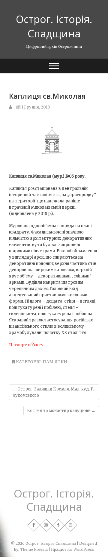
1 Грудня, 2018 (35, 107)
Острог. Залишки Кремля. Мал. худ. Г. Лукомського (53, 392)
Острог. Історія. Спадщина (54, 26)
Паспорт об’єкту (26, 344)
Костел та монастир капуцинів (61, 410)
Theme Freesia (34, 549)
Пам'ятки (55, 361)
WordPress (84, 549)
